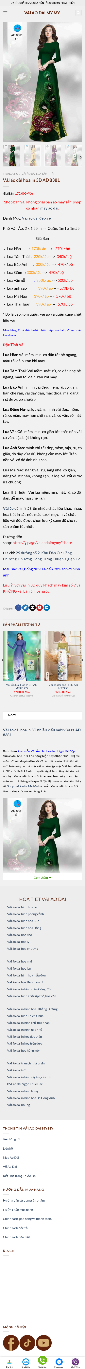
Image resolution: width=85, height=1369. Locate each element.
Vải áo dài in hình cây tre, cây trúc (29, 1077)
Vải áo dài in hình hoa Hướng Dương (32, 1009)
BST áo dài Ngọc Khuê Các (24, 1084)
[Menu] (5, 13)
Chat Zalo (26, 1367)
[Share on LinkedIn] (46, 607)
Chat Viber (75, 1367)
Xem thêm (41, 877)
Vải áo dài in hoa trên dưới (25, 1043)
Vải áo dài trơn (17, 1070)
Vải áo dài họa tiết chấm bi (25, 982)
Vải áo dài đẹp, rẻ (36, 218)
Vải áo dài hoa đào (19, 935)
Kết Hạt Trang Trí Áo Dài (19, 1176)
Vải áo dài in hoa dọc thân (24, 1036)
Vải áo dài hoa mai (19, 961)
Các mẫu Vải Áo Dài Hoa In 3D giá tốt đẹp (46, 751)
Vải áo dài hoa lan (19, 968)
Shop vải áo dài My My (22, 786)
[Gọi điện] (42, 1360)
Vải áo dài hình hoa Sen (23, 907)
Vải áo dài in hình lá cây (23, 1091)
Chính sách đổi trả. (15, 1228)
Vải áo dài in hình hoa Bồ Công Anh (31, 1098)
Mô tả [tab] (12, 715)
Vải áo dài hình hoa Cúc (23, 921)
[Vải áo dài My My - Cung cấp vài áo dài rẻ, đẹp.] (42, 12)
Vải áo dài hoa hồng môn (24, 1050)
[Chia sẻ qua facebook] (18, 607)
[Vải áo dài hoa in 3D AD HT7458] (63, 656)
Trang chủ (10, 173)
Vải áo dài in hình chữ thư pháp (28, 1022)
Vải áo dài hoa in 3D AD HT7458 (63, 686)
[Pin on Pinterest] (39, 607)
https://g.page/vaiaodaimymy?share (42, 542)
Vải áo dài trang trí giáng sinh (26, 1063)
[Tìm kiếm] (78, 13)
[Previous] (9, 82)
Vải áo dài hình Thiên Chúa (25, 1016)
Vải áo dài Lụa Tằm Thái (38, 173)
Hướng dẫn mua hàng (18, 1209)
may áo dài (49, 208)
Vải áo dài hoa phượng (22, 948)
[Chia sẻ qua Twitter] (25, 607)
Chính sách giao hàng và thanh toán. (27, 1218)
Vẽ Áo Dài (10, 1166)
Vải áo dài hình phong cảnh (25, 914)
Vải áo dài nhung (18, 1105)
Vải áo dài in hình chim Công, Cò (29, 989)
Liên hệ (8, 1148)
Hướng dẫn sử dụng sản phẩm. (24, 1200)
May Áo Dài (11, 1157)
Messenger (59, 1367)
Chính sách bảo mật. (17, 1237)
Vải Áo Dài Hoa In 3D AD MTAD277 (21, 686)
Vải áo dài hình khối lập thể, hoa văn (31, 996)
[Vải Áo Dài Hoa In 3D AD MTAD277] (22, 656)
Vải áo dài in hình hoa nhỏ (24, 1029)
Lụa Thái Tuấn (18, 304)
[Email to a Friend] (32, 607)
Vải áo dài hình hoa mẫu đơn (26, 975)
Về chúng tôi (11, 1139)
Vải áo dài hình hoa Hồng (24, 928)
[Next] (75, 82)
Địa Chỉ (9, 1367)
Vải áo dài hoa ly (18, 941)
